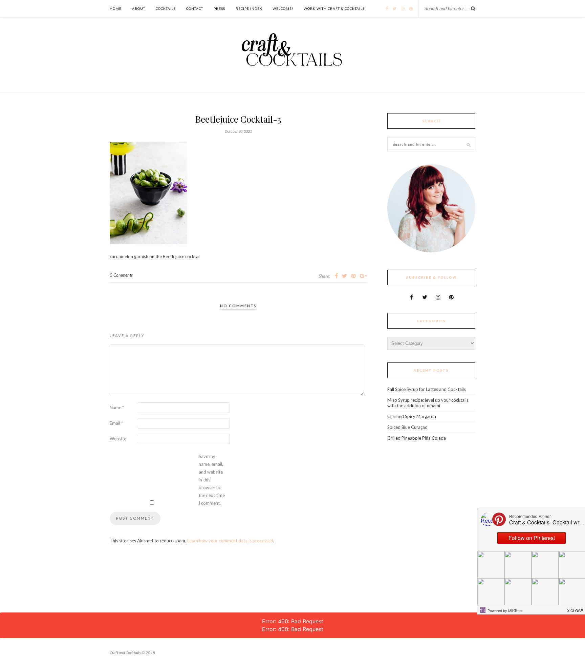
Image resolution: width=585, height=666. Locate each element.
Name (117, 407)
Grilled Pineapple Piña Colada (416, 438)
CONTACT (194, 8)
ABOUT (138, 8)
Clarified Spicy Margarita (411, 416)
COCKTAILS (166, 8)
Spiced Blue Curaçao (407, 427)
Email (116, 423)
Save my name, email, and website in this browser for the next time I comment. (212, 480)
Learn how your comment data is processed (230, 540)
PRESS (219, 8)
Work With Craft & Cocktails (334, 8)
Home (116, 8)
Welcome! (283, 8)
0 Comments (121, 275)
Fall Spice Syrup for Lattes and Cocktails (426, 389)
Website (118, 438)
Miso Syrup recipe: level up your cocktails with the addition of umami (428, 402)
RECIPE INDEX (249, 8)
